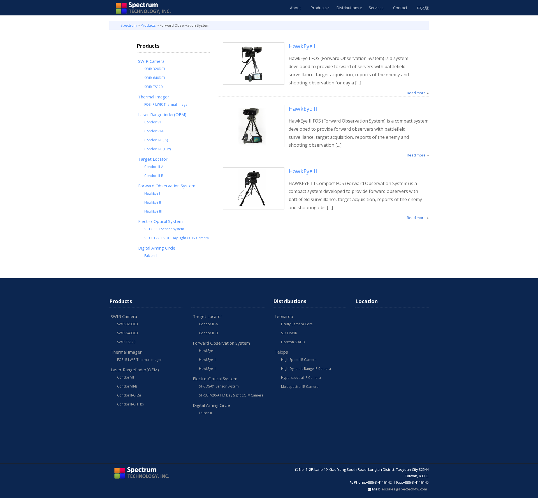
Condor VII (152, 122)
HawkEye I (152, 193)
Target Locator (153, 159)
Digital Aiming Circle (156, 248)
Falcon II (150, 255)
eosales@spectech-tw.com (404, 489)
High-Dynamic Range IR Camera (306, 368)
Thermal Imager (153, 97)
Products (318, 7)
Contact (400, 7)
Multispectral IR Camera (300, 386)
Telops (281, 352)
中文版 (423, 7)
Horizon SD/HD (293, 342)
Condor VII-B (154, 131)
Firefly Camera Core (297, 324)
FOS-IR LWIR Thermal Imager (166, 104)
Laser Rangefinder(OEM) (162, 114)
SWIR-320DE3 (154, 68)
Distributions (347, 7)
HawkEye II (152, 202)
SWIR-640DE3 (154, 77)
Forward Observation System (166, 185)
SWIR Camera (151, 61)
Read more (416, 92)
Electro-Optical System (160, 221)
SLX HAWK (289, 333)
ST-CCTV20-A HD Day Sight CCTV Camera (176, 238)
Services (376, 7)
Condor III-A (153, 166)
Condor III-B (153, 175)
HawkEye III (153, 211)
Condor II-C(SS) (156, 140)
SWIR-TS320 (153, 86)
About (295, 7)
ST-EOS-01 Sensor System (164, 229)
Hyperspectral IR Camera (301, 377)
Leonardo (284, 316)
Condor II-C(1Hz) (157, 149)
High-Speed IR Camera (299, 359)
